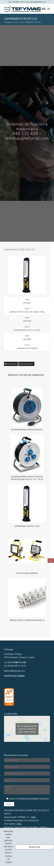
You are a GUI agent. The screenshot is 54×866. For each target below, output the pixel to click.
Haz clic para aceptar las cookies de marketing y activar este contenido (27, 729)
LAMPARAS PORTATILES (20, 18)
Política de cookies (8, 859)
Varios (21, 22)
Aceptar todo (34, 847)
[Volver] (51, 560)
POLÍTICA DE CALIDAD (14, 675)
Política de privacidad (28, 798)
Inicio (16, 22)
